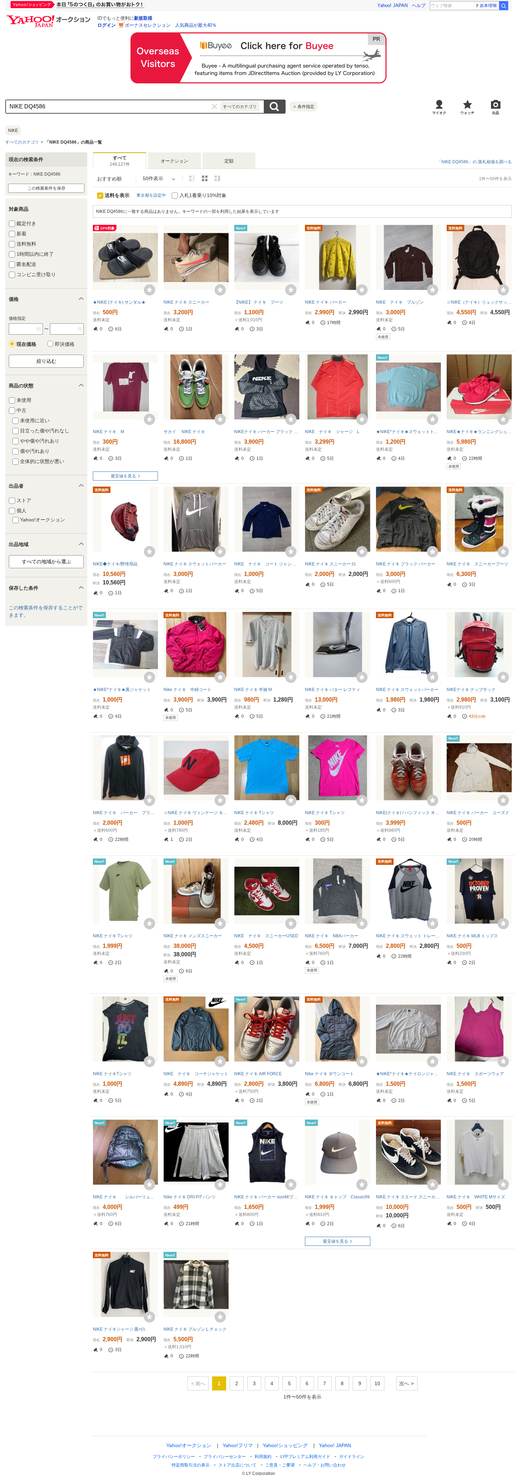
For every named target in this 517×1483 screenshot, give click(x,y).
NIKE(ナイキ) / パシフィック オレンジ (408, 812)
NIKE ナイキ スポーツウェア (477, 1073)
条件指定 (303, 106)
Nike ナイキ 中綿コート (187, 689)
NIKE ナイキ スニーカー (186, 302)
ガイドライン (351, 1456)
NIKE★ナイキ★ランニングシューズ (479, 431)
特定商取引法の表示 (191, 1465)
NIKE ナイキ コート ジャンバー (266, 564)
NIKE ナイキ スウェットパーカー (195, 564)
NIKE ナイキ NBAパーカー (331, 935)
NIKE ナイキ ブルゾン (400, 302)
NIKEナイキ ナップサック (471, 689)
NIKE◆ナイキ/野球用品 (115, 564)
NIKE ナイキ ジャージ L (332, 431)
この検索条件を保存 (46, 188)
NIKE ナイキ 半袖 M (253, 689)
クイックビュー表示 (217, 178)
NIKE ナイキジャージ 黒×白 (119, 1329)
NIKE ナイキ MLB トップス (472, 935)
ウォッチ (467, 113)
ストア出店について (237, 1465)
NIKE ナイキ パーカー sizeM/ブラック (266, 1196)
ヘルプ (419, 5)
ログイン (106, 25)
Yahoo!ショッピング (285, 1445)
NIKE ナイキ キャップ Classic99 (337, 1196)
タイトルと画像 (192, 178)
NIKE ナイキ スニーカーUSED (266, 935)
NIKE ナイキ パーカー (325, 302)
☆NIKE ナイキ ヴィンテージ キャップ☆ (196, 812)
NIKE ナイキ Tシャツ (254, 812)
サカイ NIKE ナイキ (186, 431)
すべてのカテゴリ (22, 142)
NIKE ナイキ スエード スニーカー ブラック (408, 1196)
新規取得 (143, 18)
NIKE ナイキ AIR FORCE (258, 1073)
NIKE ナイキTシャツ (112, 1073)
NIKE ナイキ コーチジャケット (196, 1073)
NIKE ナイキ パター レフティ (332, 689)
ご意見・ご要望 (280, 1465)
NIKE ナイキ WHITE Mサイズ (476, 1196)
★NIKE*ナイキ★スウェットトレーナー (408, 431)
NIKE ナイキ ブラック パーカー (405, 564)
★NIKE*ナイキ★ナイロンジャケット (408, 1073)
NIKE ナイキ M (108, 431)
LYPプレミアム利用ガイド (305, 1456)
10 (377, 1383)
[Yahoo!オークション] (49, 17)
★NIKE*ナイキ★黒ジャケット (122, 689)
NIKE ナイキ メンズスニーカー (193, 935)
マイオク (439, 113)
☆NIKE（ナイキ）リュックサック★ (479, 302)
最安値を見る (123, 476)
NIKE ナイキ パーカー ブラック (125, 812)
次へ (404, 1383)
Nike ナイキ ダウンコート (329, 1073)
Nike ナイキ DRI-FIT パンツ (190, 1196)
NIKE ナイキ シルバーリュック (125, 1196)
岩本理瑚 (488, 5)
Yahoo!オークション (188, 1445)
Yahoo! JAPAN (392, 5)
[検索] (503, 5)
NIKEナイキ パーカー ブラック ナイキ (266, 431)
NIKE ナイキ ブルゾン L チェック (195, 1329)
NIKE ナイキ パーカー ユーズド (478, 812)
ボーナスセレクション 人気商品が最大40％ (171, 25)
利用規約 (263, 1456)
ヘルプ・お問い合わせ (325, 1465)
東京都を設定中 (151, 195)
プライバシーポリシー (174, 1456)
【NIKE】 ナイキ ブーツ (260, 302)
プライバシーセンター (225, 1456)
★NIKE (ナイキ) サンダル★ (119, 302)
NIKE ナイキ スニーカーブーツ (477, 564)
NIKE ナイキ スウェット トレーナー (408, 935)
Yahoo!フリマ (238, 1445)
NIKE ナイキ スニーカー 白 (330, 564)
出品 (495, 113)
